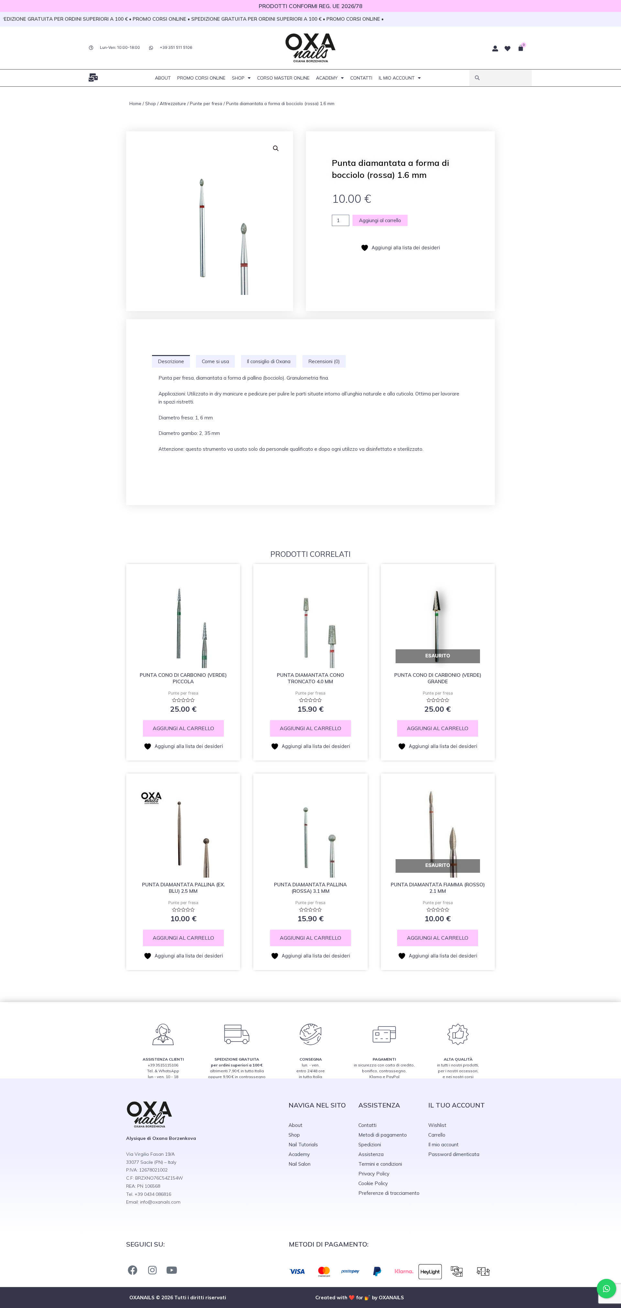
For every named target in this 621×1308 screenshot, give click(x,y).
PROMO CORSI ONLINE (201, 78)
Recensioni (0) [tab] (324, 361)
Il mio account (397, 78)
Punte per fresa (206, 103)
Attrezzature (173, 103)
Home (135, 103)
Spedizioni (369, 1144)
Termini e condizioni (380, 1164)
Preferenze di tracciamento (388, 1193)
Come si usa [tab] (215, 361)
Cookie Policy (373, 1183)
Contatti (361, 78)
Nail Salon (299, 1164)
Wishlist (437, 1125)
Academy (327, 78)
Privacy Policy (373, 1174)
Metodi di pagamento (382, 1135)
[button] (276, 148)
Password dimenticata (453, 1154)
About (163, 78)
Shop (238, 78)
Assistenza (371, 1154)
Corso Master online (283, 78)
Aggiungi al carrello (380, 220)
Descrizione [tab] (171, 361)
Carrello (436, 1135)
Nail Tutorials (303, 1144)
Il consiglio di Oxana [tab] (268, 361)
